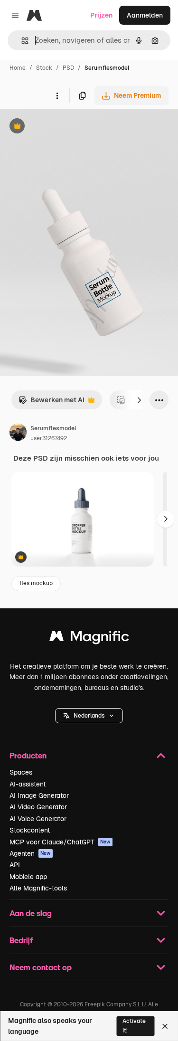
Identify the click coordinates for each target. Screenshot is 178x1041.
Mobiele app (28, 876)
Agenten (30, 853)
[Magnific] (89, 638)
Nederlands (89, 715)
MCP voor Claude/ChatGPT (60, 842)
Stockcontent (29, 830)
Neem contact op (40, 967)
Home (17, 68)
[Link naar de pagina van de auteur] (18, 434)
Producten (28, 755)
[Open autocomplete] (21, 40)
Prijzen (101, 15)
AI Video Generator (38, 807)
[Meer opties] (56, 95)
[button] (89, 715)
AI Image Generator (39, 795)
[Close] (165, 1026)
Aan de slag (30, 913)
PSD (68, 68)
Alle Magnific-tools (38, 888)
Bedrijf (21, 940)
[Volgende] (139, 399)
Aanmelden (145, 15)
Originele (62, 127)
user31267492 (48, 438)
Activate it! (134, 1025)
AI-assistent (27, 784)
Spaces (20, 772)
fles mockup (36, 583)
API (14, 865)
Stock (44, 68)
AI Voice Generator (37, 818)
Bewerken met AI (51, 402)
